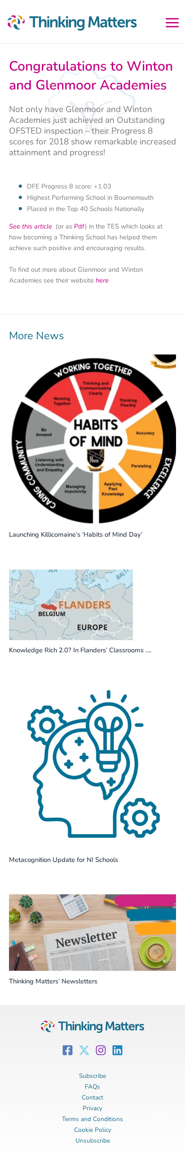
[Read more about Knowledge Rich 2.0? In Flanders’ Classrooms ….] (71, 604)
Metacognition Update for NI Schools (63, 859)
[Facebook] (68, 1050)
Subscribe (92, 1076)
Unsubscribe (92, 1140)
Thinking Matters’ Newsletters (53, 981)
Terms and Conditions (92, 1119)
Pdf (79, 226)
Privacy (92, 1108)
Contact (92, 1097)
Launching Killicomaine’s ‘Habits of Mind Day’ (75, 534)
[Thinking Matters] (69, 24)
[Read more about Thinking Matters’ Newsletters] (92, 932)
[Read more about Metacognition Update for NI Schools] (92, 766)
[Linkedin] (117, 1050)
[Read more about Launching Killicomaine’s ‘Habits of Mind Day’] (92, 438)
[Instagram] (101, 1050)
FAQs (92, 1086)
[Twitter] (84, 1050)
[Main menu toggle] (172, 21)
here (102, 280)
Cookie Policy (92, 1130)
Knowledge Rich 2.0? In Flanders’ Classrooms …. (80, 650)
